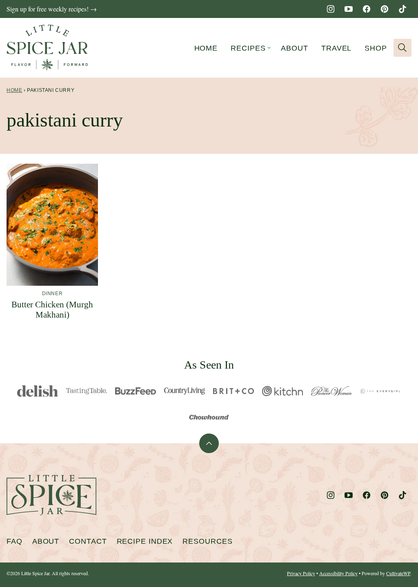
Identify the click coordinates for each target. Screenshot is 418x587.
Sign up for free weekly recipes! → (52, 8)
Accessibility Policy (338, 573)
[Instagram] (331, 9)
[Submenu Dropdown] (269, 47)
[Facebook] (367, 9)
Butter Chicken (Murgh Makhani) (52, 310)
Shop (376, 48)
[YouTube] (349, 9)
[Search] (402, 48)
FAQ (14, 541)
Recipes (248, 48)
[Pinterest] (385, 9)
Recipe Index (145, 541)
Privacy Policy (301, 573)
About (294, 48)
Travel (336, 48)
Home (206, 48)
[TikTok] (402, 9)
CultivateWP (398, 573)
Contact (88, 541)
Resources (207, 541)
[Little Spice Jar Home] (47, 47)
